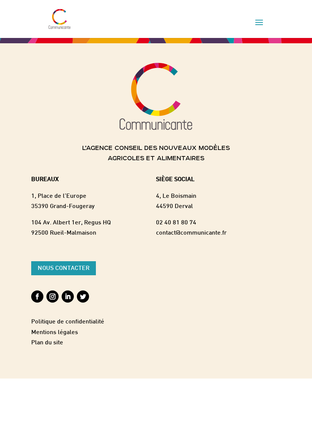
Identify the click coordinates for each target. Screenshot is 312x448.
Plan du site (47, 343)
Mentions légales (54, 333)
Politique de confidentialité (67, 322)
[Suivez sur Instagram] (52, 296)
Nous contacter (63, 268)
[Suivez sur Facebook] (37, 296)
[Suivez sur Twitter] (83, 296)
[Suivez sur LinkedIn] (68, 296)
